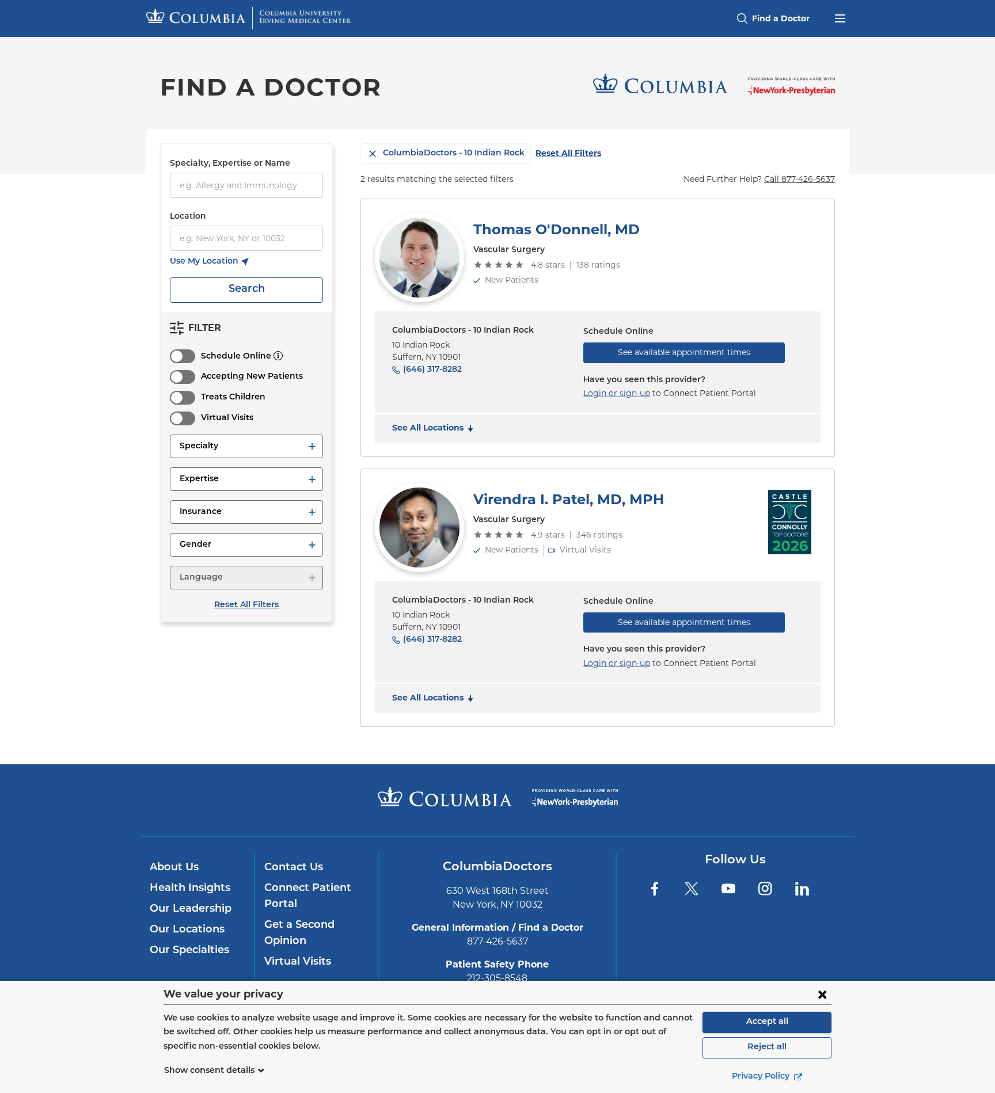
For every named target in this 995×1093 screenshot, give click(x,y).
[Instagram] (765, 888)
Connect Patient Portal (307, 896)
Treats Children (233, 397)
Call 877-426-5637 (799, 179)
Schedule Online (236, 356)
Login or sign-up (616, 393)
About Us (174, 868)
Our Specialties (189, 951)
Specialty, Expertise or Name (230, 163)
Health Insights (190, 888)
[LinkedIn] (802, 888)
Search (247, 289)
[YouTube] (728, 888)
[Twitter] (691, 888)
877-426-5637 (497, 941)
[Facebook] (654, 888)
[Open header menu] (840, 17)
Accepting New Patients (252, 376)
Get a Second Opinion (299, 933)
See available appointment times (684, 352)
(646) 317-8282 (432, 369)
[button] (246, 446)
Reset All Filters (246, 605)
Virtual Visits (227, 418)
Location (188, 216)
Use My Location (209, 262)
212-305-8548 (497, 978)
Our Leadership (190, 909)
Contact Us (293, 868)
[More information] (278, 355)
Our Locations (187, 930)
